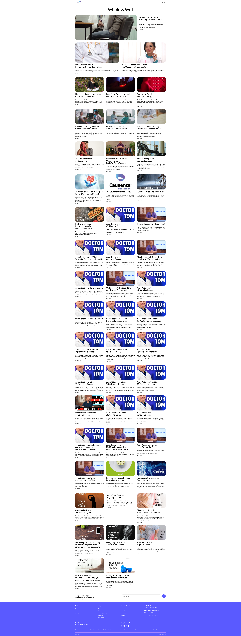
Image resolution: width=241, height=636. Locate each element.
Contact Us (100, 615)
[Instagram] (124, 626)
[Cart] (164, 2)
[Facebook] (122, 626)
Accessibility (101, 617)
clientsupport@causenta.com (153, 615)
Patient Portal (101, 608)
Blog (122, 608)
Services (77, 613)
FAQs (99, 610)
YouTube (123, 615)
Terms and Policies (162, 634)
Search (76, 608)
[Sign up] (164, 596)
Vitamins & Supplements (80, 610)
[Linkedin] (128, 626)
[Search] (159, 2)
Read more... (142, 29)
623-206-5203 (153, 607)
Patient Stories (124, 613)
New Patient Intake (102, 613)
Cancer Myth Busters (125, 610)
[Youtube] (126, 626)
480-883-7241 (149, 612)
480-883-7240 (155, 610)
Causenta (79, 634)
